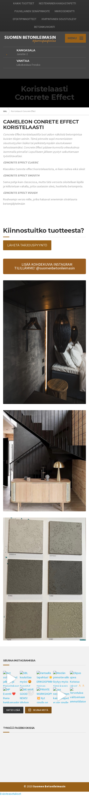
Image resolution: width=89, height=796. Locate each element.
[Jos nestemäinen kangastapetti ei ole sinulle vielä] (61, 695)
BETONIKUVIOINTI (44, 27)
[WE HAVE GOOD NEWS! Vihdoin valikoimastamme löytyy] (28, 695)
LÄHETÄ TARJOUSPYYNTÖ (27, 245)
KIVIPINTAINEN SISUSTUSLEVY (59, 19)
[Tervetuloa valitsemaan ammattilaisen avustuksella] (78, 695)
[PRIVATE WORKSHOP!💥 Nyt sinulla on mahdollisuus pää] (45, 695)
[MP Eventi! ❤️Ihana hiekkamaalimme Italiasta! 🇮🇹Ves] (11, 695)
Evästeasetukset (10, 794)
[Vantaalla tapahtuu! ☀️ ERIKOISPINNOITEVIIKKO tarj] (45, 679)
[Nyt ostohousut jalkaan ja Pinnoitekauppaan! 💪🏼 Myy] (11, 679)
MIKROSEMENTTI (65, 11)
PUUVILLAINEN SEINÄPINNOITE (32, 11)
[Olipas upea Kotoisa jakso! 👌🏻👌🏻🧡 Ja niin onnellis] (78, 679)
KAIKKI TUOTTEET (23, 3)
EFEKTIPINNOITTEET (24, 19)
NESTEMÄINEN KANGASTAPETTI (57, 3)
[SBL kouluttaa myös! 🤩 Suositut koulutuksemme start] (28, 679)
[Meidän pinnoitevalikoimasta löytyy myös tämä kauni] (61, 679)
